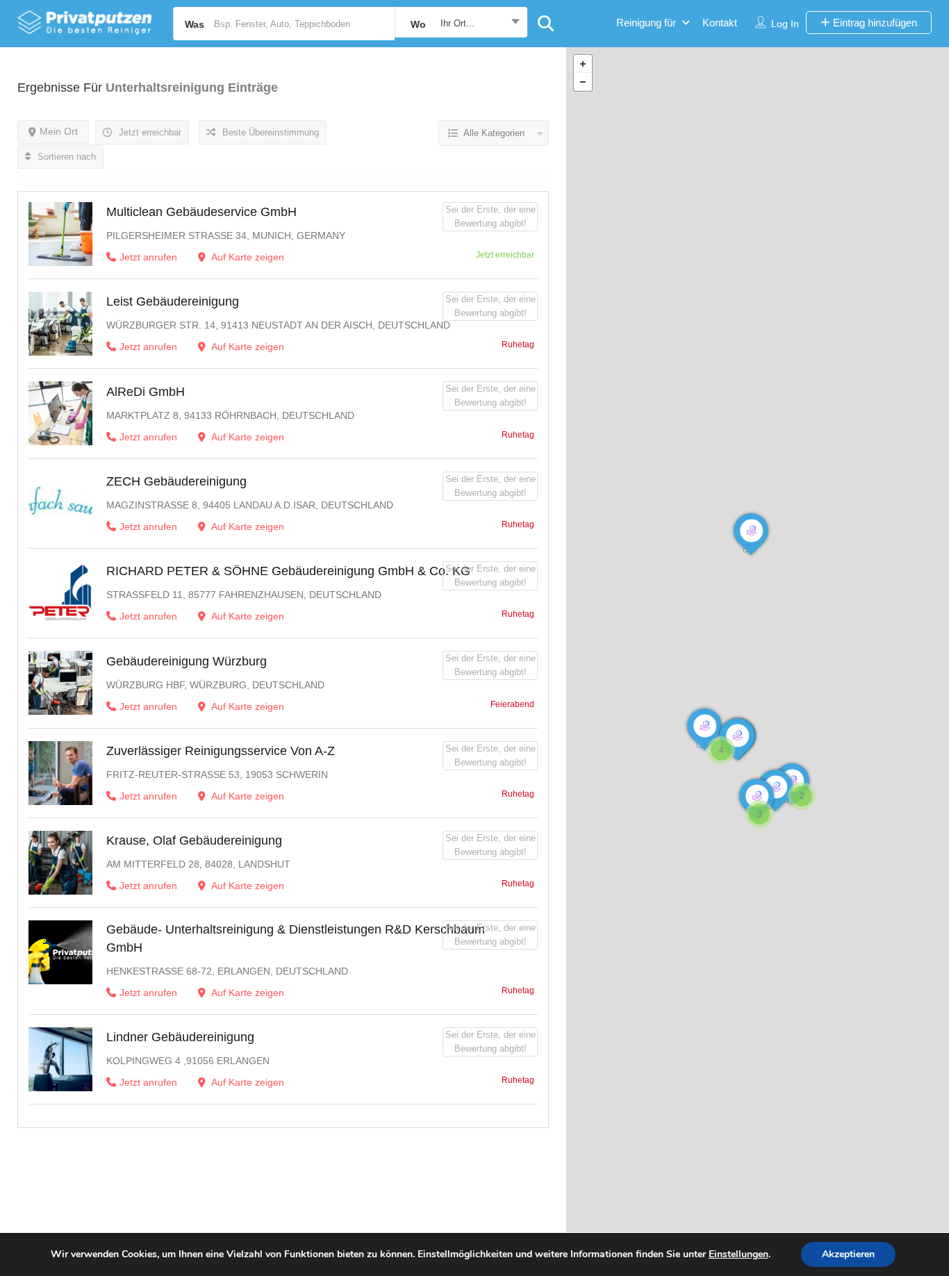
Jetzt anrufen (148, 257)
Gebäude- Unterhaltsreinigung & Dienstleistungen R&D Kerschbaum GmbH (295, 938)
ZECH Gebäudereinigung (176, 481)
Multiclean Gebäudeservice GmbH (201, 212)
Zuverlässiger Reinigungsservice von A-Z (220, 751)
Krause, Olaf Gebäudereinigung (194, 840)
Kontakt (719, 22)
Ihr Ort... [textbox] (457, 23)
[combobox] (461, 24)
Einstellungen (738, 1254)
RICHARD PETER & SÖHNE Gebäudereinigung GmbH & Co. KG (288, 571)
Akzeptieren (848, 1254)
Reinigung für (646, 22)
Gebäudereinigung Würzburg (186, 661)
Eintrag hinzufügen (873, 22)
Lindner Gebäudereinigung (180, 1037)
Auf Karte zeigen (246, 257)
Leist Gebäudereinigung (172, 301)
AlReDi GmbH (145, 392)
